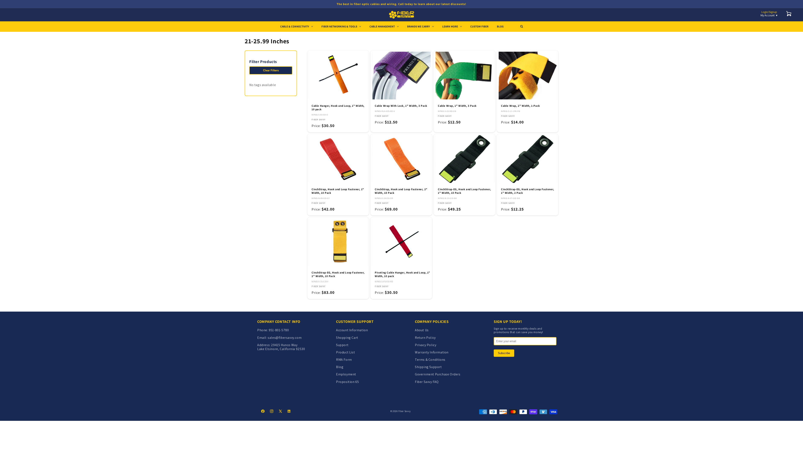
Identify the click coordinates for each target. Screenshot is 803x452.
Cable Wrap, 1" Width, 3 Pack (457, 106)
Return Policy (425, 337)
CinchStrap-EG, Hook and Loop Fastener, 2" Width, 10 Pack (338, 274)
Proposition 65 (347, 382)
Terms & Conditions (430, 359)
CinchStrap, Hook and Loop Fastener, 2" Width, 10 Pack (401, 191)
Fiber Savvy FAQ (427, 382)
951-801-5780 (279, 330)
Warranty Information (432, 352)
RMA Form (344, 359)
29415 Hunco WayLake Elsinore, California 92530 (281, 347)
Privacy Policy (425, 345)
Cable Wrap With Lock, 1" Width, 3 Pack (401, 106)
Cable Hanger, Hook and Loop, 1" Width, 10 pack (338, 107)
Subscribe (504, 353)
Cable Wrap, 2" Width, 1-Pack (520, 106)
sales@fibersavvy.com (285, 337)
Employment (346, 374)
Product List (345, 352)
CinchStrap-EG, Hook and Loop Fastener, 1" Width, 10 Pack (464, 191)
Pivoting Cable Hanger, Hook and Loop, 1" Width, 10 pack (402, 274)
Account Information (352, 330)
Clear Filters (271, 70)
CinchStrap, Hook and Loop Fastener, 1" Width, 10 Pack (338, 191)
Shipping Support (428, 367)
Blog (339, 367)
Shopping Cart (347, 337)
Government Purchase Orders (437, 374)
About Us (422, 330)
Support (342, 345)
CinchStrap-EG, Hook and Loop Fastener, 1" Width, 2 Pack (527, 191)
